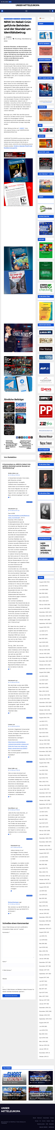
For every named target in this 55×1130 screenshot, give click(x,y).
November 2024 (43, 661)
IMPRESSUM (51, 1127)
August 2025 (42, 627)
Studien (41, 1076)
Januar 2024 (42, 698)
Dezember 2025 (43, 612)
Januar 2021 (42, 834)
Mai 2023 (41, 729)
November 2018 (43, 921)
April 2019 (42, 902)
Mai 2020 (41, 864)
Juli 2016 (41, 1026)
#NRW (6, 41)
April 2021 (42, 823)
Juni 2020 (42, 860)
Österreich (39, 1117)
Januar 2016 (42, 1049)
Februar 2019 (43, 909)
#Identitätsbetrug (26, 39)
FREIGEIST (15, 1082)
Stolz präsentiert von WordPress (8, 1121)
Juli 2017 (41, 981)
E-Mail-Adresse (7, 970)
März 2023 (42, 736)
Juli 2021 (41, 811)
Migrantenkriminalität (26, 18)
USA (14, 1091)
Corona (43, 1120)
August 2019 (42, 887)
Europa (43, 1091)
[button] (50, 11)
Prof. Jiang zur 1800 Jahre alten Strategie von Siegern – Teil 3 (40, 1080)
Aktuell (34, 1117)
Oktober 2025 (43, 619)
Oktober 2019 (43, 879)
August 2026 (42, 582)
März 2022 (42, 781)
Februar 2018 (43, 955)
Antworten (29, 673)
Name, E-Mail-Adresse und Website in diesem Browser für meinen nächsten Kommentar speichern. (18, 990)
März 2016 (42, 1041)
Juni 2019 (42, 894)
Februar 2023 (43, 740)
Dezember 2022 (43, 747)
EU (40, 1091)
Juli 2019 (41, 891)
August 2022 (42, 762)
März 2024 (42, 691)
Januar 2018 (42, 958)
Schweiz (52, 1117)
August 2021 (42, 808)
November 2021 (43, 796)
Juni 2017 (42, 985)
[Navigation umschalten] (26, 11)
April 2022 (42, 778)
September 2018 (43, 928)
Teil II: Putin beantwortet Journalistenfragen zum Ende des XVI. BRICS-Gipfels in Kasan (11, 444)
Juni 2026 (42, 589)
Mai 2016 (41, 1034)
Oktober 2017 (43, 970)
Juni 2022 (42, 770)
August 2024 (42, 672)
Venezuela (18, 1091)
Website (5, 978)
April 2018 (42, 947)
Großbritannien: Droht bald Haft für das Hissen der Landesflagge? (14, 1080)
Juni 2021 (42, 815)
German (42, 18)
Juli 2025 (41, 631)
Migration (49, 1091)
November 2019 (43, 875)
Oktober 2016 (43, 1015)
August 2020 (42, 853)
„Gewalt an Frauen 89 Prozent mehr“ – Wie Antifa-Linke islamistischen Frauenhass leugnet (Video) (25, 444)
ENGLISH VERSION (43, 1127)
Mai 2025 (41, 638)
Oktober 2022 (43, 755)
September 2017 (43, 973)
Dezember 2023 (43, 702)
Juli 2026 (41, 585)
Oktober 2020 (43, 845)
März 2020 (42, 872)
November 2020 (43, 842)
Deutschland (17, 18)
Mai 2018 (41, 943)
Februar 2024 (43, 695)
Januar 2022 (42, 789)
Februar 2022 (43, 785)
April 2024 (42, 687)
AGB (47, 1124)
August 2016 (42, 1022)
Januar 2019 (42, 913)
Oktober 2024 (43, 665)
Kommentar (6, 932)
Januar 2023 (42, 744)
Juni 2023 (42, 725)
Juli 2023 (41, 721)
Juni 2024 (42, 680)
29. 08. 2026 (34, 1082)
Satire (52, 1120)
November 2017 (43, 966)
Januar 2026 (42, 608)
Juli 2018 (41, 936)
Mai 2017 (41, 988)
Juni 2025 (42, 634)
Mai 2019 (41, 898)
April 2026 (42, 597)
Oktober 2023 (43, 710)
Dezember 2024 (43, 657)
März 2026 (42, 601)
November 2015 (43, 1052)
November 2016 (43, 1011)
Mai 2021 (41, 819)
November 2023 (43, 706)
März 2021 (42, 826)
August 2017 (42, 977)
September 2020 (44, 849)
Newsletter (51, 1124)
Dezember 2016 (43, 1007)
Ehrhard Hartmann (13, 902)
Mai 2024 (41, 683)
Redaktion (8, 37)
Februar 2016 (43, 1045)
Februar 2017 (43, 1000)
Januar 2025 (42, 653)
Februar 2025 (43, 649)
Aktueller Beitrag (8, 18)
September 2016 (43, 1019)
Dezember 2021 (43, 793)
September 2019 (43, 883)
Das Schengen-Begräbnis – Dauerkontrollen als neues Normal (40, 1095)
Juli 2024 (41, 676)
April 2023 (42, 732)
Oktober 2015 (43, 1056)
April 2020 (42, 868)
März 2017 (42, 996)
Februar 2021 (43, 830)
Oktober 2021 (43, 800)
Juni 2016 (42, 1030)
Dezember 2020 (43, 838)
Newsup (22, 1121)
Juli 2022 (41, 766)
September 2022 (43, 759)
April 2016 (42, 1037)
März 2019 (42, 906)
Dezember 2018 (43, 917)
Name (5, 961)
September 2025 (43, 623)
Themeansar (4, 1123)
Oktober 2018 (43, 924)
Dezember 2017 (43, 962)
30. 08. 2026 (8, 1082)
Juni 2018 (42, 939)
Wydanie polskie (41, 1124)
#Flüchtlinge (18, 39)
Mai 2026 (41, 593)
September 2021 (43, 804)
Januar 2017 (42, 1004)
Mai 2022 (41, 774)
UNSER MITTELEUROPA (27, 5)
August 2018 (42, 932)
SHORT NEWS (6, 1076)
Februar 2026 (43, 604)
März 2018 (42, 951)
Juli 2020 (41, 857)
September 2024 (44, 668)
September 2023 (43, 714)
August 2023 (42, 717)
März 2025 (42, 646)
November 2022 (43, 751)
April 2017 (42, 992)
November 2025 (43, 616)
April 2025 (42, 642)
